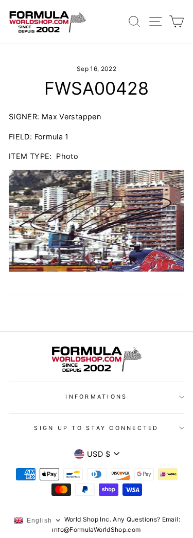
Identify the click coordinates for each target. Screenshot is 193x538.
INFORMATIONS (96, 396)
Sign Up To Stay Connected (96, 428)
